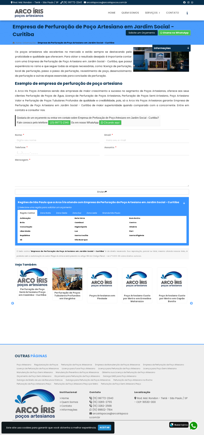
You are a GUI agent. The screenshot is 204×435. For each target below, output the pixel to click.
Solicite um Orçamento (142, 32)
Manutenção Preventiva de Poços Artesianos (77, 372)
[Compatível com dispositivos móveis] (162, 425)
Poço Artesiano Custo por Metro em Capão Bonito (172, 298)
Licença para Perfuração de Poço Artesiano (119, 368)
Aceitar (104, 427)
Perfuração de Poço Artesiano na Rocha (132, 380)
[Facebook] (184, 2)
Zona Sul (77, 213)
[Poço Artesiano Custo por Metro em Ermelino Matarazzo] (137, 280)
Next (191, 303)
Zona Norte (45, 213)
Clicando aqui (111, 122)
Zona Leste (92, 213)
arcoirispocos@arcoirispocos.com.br (107, 2)
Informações (69, 410)
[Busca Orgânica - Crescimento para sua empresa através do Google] (179, 425)
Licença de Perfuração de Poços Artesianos (38, 368)
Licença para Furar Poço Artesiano (78, 368)
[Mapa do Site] (128, 424)
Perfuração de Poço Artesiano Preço (34, 383)
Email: (108, 135)
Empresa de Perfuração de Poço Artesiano (163, 364)
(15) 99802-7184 (102, 410)
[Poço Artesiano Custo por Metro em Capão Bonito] (172, 280)
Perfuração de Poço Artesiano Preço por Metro (76, 383)
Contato (172, 13)
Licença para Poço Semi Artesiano (160, 368)
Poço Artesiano (24, 364)
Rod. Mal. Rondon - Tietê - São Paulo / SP (35, 2)
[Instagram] (188, 2)
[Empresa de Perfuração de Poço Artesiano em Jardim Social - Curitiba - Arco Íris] (29, 12)
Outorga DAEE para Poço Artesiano (119, 376)
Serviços (151, 13)
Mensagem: (22, 159)
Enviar (101, 191)
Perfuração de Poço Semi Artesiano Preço (121, 383)
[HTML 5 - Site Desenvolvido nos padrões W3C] (137, 425)
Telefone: (21, 147)
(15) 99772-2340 (72, 2)
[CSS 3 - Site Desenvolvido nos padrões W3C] (150, 425)
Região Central (27, 213)
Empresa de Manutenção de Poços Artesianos (117, 364)
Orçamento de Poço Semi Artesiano (34, 376)
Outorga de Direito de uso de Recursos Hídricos (40, 380)
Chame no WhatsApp (175, 32)
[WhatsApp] (192, 2)
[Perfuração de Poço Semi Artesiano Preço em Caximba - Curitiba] (32, 277)
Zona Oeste (61, 213)
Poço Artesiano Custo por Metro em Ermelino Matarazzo (137, 298)
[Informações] (187, 12)
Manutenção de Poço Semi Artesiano (35, 372)
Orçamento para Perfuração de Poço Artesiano (77, 376)
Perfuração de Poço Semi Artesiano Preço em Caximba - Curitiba (32, 292)
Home (111, 13)
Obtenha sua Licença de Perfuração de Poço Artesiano (128, 372)
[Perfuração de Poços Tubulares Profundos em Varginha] (67, 279)
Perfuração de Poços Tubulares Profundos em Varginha (67, 295)
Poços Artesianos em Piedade (102, 297)
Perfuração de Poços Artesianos (76, 364)
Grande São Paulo (111, 213)
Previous (12, 303)
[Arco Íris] (35, 404)
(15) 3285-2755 (102, 402)
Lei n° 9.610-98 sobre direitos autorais (124, 256)
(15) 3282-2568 (102, 406)
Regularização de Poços (46, 364)
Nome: (19, 135)
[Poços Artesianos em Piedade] (102, 280)
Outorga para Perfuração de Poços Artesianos (88, 380)
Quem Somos (130, 13)
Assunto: (110, 147)
